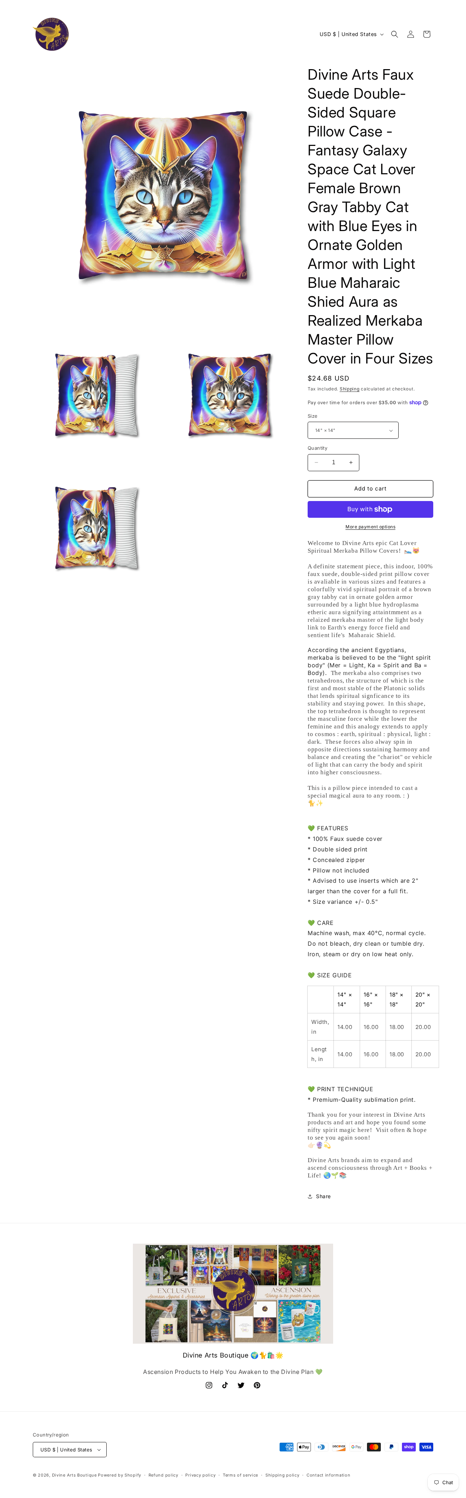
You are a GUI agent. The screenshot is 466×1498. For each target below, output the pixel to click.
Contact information (328, 1475)
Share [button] (323, 1196)
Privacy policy (200, 1475)
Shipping (350, 389)
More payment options (370, 526)
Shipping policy (282, 1475)
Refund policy (163, 1475)
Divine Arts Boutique (74, 1475)
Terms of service (240, 1475)
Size (313, 416)
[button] (395, 34)
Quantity (317, 448)
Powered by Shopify (119, 1475)
